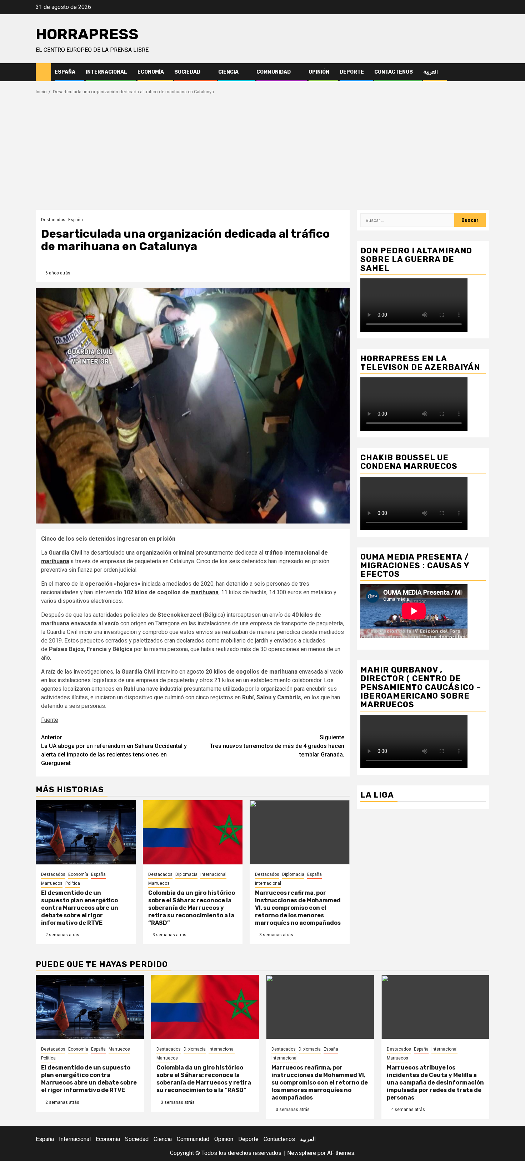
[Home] (43, 72)
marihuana (204, 592)
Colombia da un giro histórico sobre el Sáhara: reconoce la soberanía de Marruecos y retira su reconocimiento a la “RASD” (191, 907)
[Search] (484, 72)
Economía (151, 72)
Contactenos (393, 72)
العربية (430, 72)
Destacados (53, 219)
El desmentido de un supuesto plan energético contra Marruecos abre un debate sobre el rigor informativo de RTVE (79, 907)
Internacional (106, 72)
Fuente (49, 719)
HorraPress (87, 34)
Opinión (319, 72)
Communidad (273, 72)
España (65, 72)
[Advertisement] (262, 156)
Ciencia (228, 72)
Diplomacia (186, 874)
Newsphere (301, 1153)
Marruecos (51, 883)
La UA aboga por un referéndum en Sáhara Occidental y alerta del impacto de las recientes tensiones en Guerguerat (114, 750)
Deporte (352, 72)
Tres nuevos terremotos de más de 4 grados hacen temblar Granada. (277, 746)
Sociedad (187, 72)
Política (72, 883)
